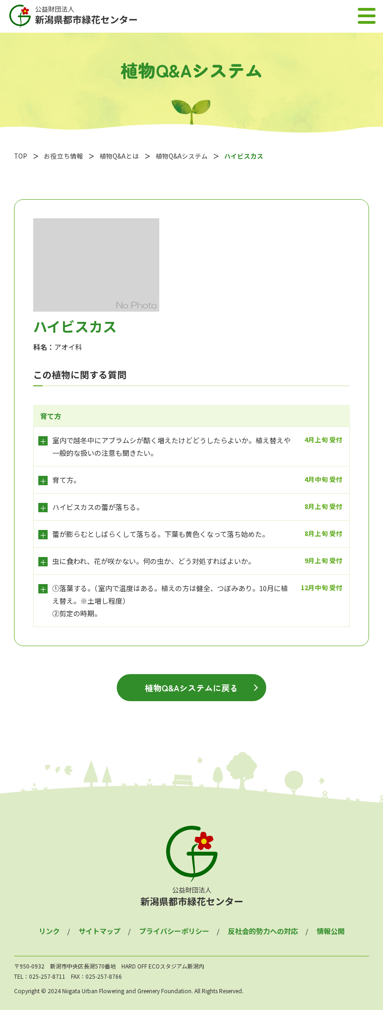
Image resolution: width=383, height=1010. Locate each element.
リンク (49, 931)
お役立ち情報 (63, 155)
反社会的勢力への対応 (263, 931)
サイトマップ (99, 931)
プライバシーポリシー (174, 931)
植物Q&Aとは (119, 155)
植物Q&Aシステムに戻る (191, 688)
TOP (20, 155)
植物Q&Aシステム (182, 155)
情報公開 (331, 931)
